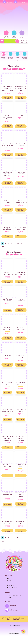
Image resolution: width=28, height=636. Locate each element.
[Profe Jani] (4, 1)
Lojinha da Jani (21, 2)
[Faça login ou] (17, 41)
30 (3, 541)
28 (18, 538)
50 (3, 247)
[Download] (24, 54)
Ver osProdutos (6, 37)
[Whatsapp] (3, 54)
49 (21, 243)
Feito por (14, 633)
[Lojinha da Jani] (15, 1)
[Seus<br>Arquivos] (14, 32)
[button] (2, 41)
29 (21, 538)
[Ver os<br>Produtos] (6, 32)
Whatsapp (3, 57)
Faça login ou (23, 40)
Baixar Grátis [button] (7, 310)
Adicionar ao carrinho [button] (7, 97)
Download (24, 57)
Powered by (14, 625)
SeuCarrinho (22, 37)
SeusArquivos (14, 37)
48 (18, 243)
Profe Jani (9, 2)
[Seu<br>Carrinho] (21, 32)
